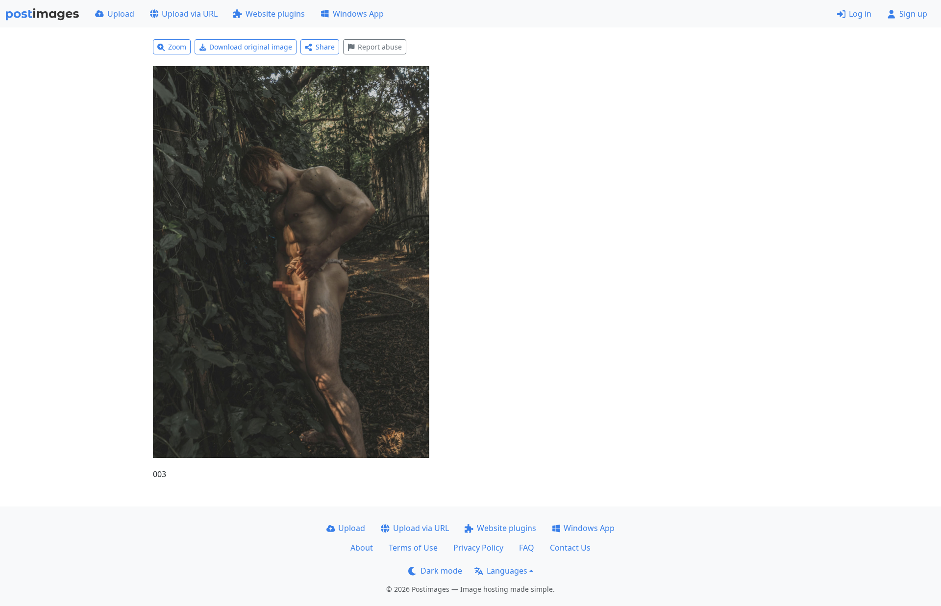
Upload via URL (190, 13)
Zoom (177, 46)
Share (325, 46)
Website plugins (275, 13)
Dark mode (441, 570)
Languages (507, 570)
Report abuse (380, 46)
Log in (860, 13)
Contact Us (570, 547)
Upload (120, 13)
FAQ (526, 547)
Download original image (250, 46)
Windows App (358, 13)
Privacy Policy (478, 547)
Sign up (913, 13)
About (361, 547)
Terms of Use (413, 547)
